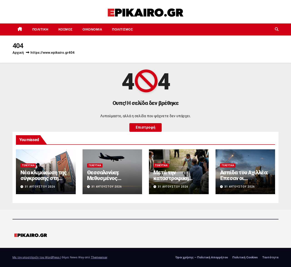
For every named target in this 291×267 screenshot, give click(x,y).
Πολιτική (40, 29)
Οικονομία (92, 29)
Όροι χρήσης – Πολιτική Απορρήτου (202, 257)
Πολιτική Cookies (245, 257)
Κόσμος (65, 29)
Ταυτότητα (270, 257)
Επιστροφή (145, 127)
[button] (276, 29)
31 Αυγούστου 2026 (40, 186)
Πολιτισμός (122, 29)
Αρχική (18, 53)
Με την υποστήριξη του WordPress (36, 257)
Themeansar (99, 257)
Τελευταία (28, 165)
